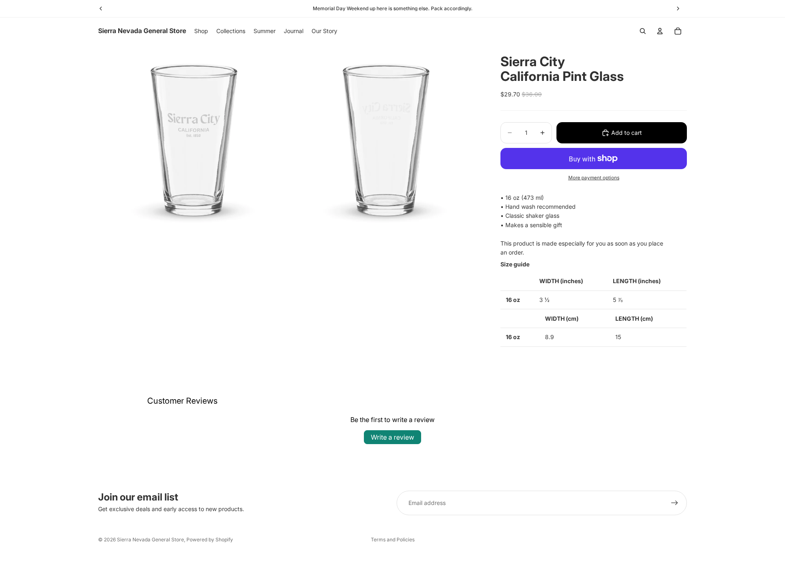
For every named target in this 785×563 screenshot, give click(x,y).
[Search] (643, 31)
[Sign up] (674, 503)
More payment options (593, 178)
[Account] (660, 31)
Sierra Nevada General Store (150, 539)
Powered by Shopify (209, 539)
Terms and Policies (393, 539)
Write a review (392, 437)
